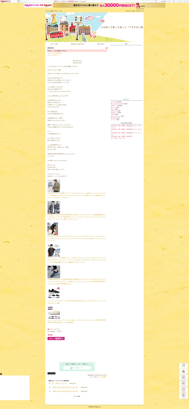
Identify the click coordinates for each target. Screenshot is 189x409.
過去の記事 (183, 380)
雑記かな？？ (56, 55)
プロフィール (58, 11)
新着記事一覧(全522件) (77, 44)
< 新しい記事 (54, 44)
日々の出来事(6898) (57, 53)
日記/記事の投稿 (126, 123)
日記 (52, 11)
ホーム (48, 11)
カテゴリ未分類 (115, 102)
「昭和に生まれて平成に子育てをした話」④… (65, 391)
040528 (139, 9)
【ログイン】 (140, 11)
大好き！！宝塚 (115, 105)
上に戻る (183, 398)
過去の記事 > (101, 44)
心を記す (113, 114)
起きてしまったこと (116, 116)
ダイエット (114, 119)
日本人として (114, 111)
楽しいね (113, 109)
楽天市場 (185, 1)
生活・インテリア (24, 1)
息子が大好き (114, 118)
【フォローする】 (130, 11)
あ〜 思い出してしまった (59, 383)
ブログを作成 (178, 1)
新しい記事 (183, 386)
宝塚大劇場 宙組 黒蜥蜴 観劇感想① (121, 136)
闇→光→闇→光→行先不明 (118, 103)
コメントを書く (102, 377)
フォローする (183, 374)
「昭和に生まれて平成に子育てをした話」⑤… (65, 387)
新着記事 (183, 392)
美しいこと (114, 107)
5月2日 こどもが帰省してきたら (57, 50)
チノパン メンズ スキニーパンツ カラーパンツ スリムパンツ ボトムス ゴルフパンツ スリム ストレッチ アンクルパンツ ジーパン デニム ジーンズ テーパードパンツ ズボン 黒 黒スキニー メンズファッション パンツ (77, 238)
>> (165, 1)
